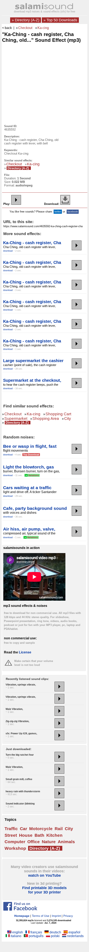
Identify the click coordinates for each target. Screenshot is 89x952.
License (25, 652)
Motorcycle (41, 828)
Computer (15, 841)
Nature (49, 841)
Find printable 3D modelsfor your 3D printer (44, 890)
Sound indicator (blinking (20, 803)
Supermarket (15, 418)
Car (23, 828)
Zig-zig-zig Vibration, (17, 721)
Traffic (11, 828)
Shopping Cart (58, 414)
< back (7, 28)
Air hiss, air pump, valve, (29, 529)
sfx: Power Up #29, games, (21, 733)
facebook (72, 211)
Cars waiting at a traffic (27, 487)
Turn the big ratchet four (20, 754)
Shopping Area (45, 418)
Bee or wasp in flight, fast (30, 446)
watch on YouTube (44, 875)
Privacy (68, 915)
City (67, 418)
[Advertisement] (33, 72)
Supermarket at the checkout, (32, 380)
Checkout (25, 28)
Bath (39, 835)
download (8, 251)
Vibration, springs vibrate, (21, 684)
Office (33, 841)
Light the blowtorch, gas (28, 467)
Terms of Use (40, 915)
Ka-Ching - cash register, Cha (32, 242)
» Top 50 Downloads (60, 20)
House (25, 835)
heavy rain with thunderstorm (23, 791)
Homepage (21, 915)
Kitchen (54, 835)
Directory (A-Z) (18, 168)
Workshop (15, 848)
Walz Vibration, (14, 709)
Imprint (56, 915)
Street (11, 835)
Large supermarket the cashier (33, 360)
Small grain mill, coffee (19, 779)
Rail (59, 828)
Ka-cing (43, 28)
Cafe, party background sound (35, 508)
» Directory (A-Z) (25, 20)
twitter (57, 211)
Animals (66, 841)
